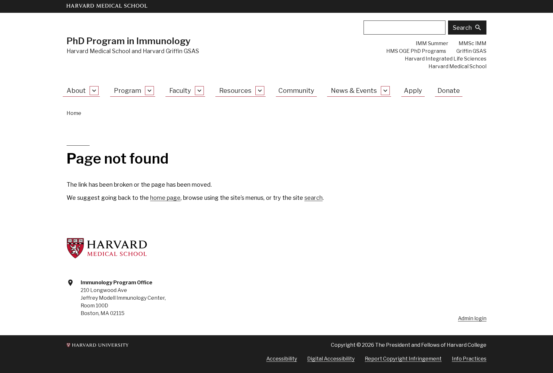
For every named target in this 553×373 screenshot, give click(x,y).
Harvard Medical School (457, 66)
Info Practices (469, 359)
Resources (235, 90)
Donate (448, 90)
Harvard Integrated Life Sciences (445, 59)
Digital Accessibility (331, 359)
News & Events (354, 90)
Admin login (472, 318)
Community (296, 90)
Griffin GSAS (471, 51)
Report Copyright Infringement (403, 359)
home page (165, 197)
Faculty (180, 90)
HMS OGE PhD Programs (416, 51)
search (313, 197)
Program (127, 90)
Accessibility (281, 359)
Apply (413, 90)
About (76, 90)
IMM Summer (432, 43)
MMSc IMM (472, 43)
